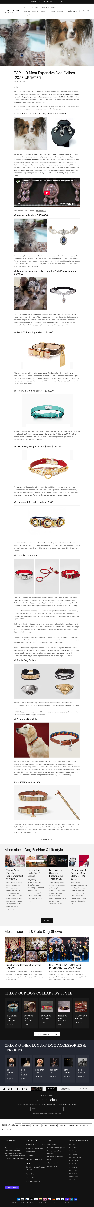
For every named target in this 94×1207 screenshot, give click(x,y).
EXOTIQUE (26, 1125)
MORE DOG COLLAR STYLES (47, 1034)
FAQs (49, 1159)
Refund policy (39, 1202)
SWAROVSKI (35, 1125)
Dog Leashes (73, 1147)
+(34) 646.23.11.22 (38, 1144)
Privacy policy (49, 1202)
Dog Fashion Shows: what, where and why (23, 966)
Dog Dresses (73, 1167)
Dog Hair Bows (73, 1160)
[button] (80, 11)
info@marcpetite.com (34, 1159)
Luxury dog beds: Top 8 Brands (34, 873)
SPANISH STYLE (86, 1125)
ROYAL (18, 1125)
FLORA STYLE (73, 1125)
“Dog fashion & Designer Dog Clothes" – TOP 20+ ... (78, 874)
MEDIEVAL (62, 1125)
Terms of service (59, 1202)
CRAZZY (45, 1125)
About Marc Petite (53, 1163)
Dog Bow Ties (73, 1164)
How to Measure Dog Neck (56, 1147)
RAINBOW (53, 1125)
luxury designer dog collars (24, 94)
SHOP (9, 1025)
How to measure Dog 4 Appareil (54, 1152)
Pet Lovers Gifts (74, 1177)
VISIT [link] (80, 1076)
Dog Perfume (73, 1170)
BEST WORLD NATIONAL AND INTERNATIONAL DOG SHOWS (65, 966)
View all (47, 920)
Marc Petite (20, 1202)
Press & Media (52, 1166)
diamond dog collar (54, 154)
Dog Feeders (73, 1154)
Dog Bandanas (73, 1151)
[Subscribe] (61, 1109)
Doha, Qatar (30, 1174)
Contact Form (31, 1155)
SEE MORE (84, 1089)
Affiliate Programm (33, 1181)
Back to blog (48, 840)
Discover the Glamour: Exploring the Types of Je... (56, 874)
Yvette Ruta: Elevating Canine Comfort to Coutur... (14, 874)
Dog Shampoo (73, 1173)
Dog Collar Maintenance (55, 1156)
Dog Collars (72, 1144)
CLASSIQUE (6, 1129)
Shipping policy (69, 1202)
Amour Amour (41, 211)
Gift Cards (72, 1180)
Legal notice (79, 1202)
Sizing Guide (51, 1144)
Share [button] (17, 87)
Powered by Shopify (28, 1202)
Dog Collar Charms (75, 1157)
